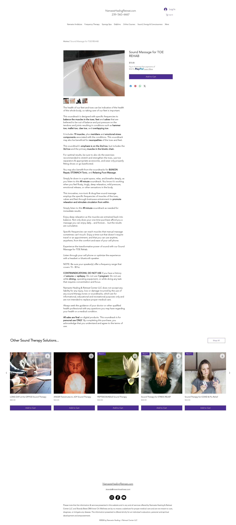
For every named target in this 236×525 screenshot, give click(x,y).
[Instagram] (111, 497)
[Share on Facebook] (130, 86)
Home (66, 41)
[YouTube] (123, 497)
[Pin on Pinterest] (135, 86)
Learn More (148, 69)
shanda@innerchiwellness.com (118, 489)
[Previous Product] (6, 372)
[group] (118, 381)
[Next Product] (229, 372)
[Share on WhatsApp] (140, 86)
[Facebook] (117, 497)
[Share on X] (144, 86)
